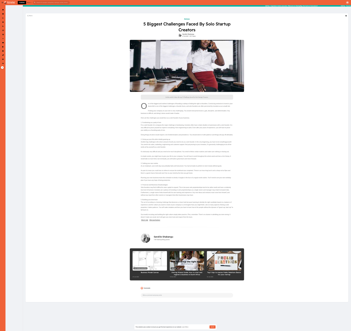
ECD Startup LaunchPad (140, 268)
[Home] (3, 9)
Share (30, 15)
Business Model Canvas (150, 272)
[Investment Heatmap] (3, 42)
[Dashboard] (3, 13)
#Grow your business (154, 220)
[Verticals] (3, 63)
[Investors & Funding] (3, 34)
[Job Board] (3, 51)
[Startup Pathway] (3, 18)
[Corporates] (3, 46)
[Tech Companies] (3, 30)
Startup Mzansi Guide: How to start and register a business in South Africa (187, 273)
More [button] (28, 2)
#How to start (144, 220)
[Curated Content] (3, 22)
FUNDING (22, 2)
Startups (187, 19)
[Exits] (3, 38)
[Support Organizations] (3, 55)
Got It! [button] (212, 327)
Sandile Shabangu (188, 34)
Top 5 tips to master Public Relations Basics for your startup (224, 273)
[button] (51, 2)
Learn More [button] (185, 327)
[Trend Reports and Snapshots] (3, 59)
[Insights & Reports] (3, 26)
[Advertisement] (187, 318)
